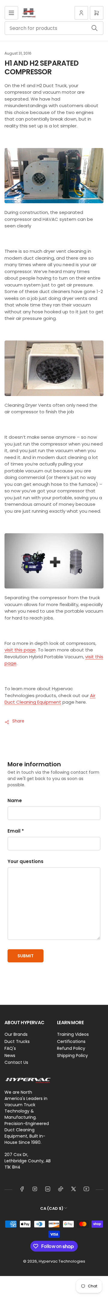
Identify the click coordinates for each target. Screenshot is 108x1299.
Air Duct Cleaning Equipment (49, 698)
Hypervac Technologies (62, 1261)
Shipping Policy (72, 1055)
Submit (25, 956)
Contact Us (16, 1062)
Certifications (71, 1041)
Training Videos (73, 1034)
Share (18, 721)
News (9, 1055)
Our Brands (16, 1034)
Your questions (26, 861)
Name (15, 800)
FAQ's (10, 1048)
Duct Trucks (17, 1041)
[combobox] (54, 28)
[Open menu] (11, 13)
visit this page (20, 650)
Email (16, 831)
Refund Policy (71, 1048)
